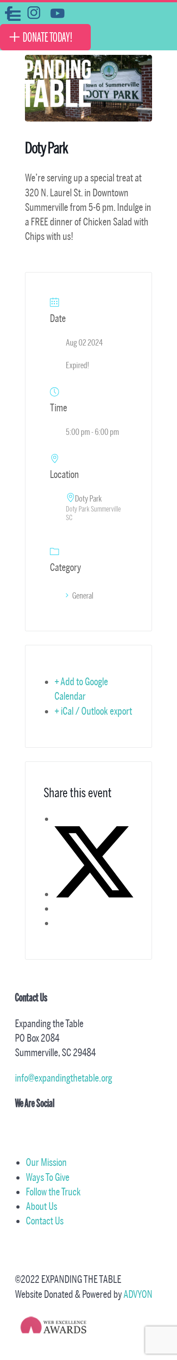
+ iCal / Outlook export (93, 711)
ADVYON (137, 1294)
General (82, 595)
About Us (41, 1206)
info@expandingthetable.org (63, 1078)
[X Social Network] (93, 893)
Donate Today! (48, 37)
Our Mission (46, 1162)
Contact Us (45, 1220)
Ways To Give (47, 1177)
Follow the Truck (53, 1191)
